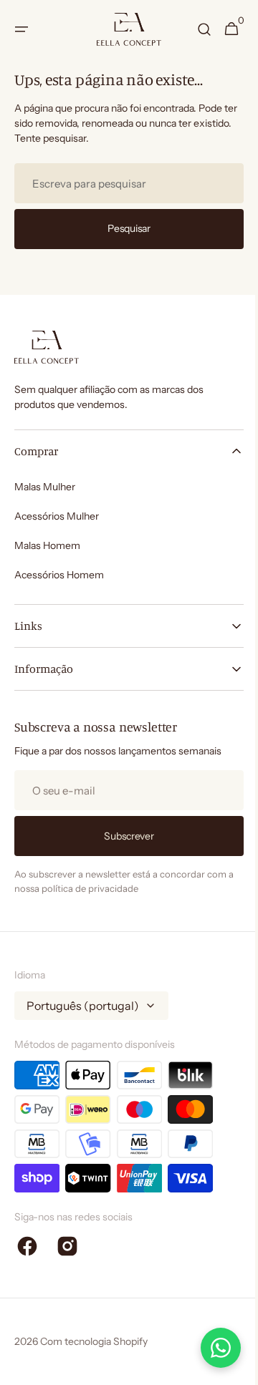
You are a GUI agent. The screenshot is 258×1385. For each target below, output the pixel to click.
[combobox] (123, 183)
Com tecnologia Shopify (94, 1341)
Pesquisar (123, 228)
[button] (21, 29)
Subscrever (123, 836)
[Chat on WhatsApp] (210, 1348)
